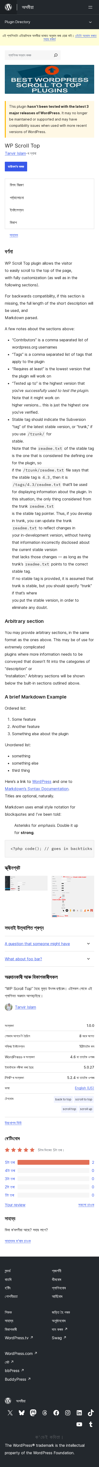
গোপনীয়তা (11, 1296)
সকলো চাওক (86, 1204)
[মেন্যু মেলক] (91, 7)
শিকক (8, 1312)
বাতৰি (8, 1279)
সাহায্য (14, 235)
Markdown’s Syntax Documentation (36, 788)
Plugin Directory (17, 22)
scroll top (69, 1109)
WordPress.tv (19, 1337)
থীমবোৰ (56, 1279)
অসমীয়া (20, 1401)
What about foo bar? (23, 959)
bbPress (14, 1370)
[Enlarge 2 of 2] (87, 882)
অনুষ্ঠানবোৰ (58, 1320)
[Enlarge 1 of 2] (41, 882)
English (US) (84, 1088)
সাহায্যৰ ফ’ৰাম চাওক (18, 1240)
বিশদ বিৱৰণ (17, 184)
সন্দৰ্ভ (8, 1270)
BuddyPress (18, 1379)
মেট (9, 1362)
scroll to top (83, 1099)
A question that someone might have (37, 944)
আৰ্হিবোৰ (57, 1296)
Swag (59, 1337)
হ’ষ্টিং (8, 1287)
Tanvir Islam (15, 153)
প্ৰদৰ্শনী (56, 1270)
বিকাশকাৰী (11, 1329)
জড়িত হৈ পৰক (61, 1312)
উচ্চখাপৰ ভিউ (13, 1122)
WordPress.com (21, 1353)
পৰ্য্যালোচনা (17, 197)
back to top (63, 1099)
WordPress (41, 781)
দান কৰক (60, 1329)
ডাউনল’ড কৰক (16, 166)
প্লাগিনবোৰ (59, 1287)
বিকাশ (13, 222)
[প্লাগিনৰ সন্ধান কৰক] (56, 55)
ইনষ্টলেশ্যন (17, 210)
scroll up (86, 1109)
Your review (15, 1204)
